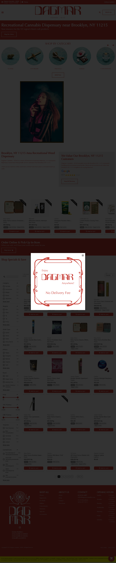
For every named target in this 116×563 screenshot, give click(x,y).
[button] (82, 255)
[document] (58, 281)
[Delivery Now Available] (58, 281)
